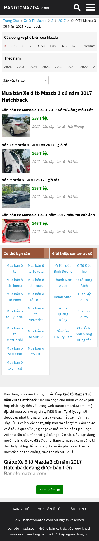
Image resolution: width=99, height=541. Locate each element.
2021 (71, 66)
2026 (8, 66)
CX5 (14, 45)
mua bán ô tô (48, 508)
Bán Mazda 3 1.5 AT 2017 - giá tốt (30, 179)
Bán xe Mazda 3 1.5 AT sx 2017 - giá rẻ (34, 144)
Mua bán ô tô (15, 268)
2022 (58, 66)
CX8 (53, 45)
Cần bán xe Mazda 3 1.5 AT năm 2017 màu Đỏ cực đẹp (48, 214)
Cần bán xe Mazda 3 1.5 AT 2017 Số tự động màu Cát (47, 109)
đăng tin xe (78, 508)
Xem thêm (48, 489)
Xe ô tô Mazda (35, 20)
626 (74, 45)
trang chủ (20, 508)
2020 (84, 66)
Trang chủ (11, 20)
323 (64, 45)
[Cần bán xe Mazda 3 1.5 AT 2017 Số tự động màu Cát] (16, 125)
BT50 (41, 45)
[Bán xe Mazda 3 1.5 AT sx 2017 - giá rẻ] (16, 161)
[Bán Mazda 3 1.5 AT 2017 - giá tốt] (16, 196)
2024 (33, 66)
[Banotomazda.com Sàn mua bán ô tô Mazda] (30, 7)
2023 (46, 66)
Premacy (89, 45)
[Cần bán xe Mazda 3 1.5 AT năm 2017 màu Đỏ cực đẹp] (16, 231)
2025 (20, 66)
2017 (62, 20)
